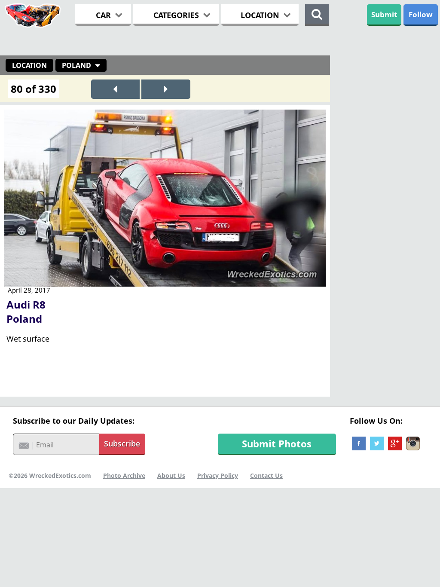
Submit (384, 14)
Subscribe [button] (122, 443)
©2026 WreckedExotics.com (50, 475)
